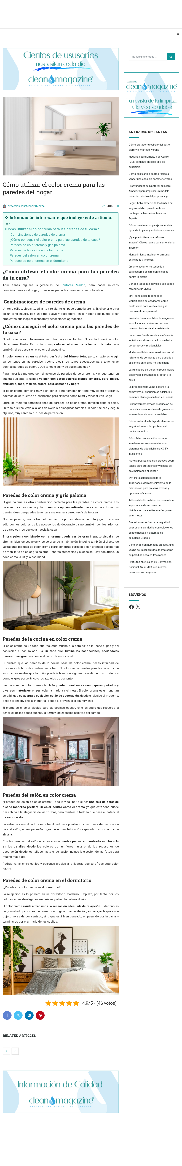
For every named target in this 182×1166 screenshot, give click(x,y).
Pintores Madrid (73, 285)
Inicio (10, 33)
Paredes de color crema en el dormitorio (39, 261)
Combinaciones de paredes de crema (37, 235)
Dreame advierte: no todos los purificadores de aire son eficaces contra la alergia (148, 271)
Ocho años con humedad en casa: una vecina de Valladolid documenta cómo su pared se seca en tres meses (151, 550)
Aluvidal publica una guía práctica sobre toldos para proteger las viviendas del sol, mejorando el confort (152, 466)
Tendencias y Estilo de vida (89, 33)
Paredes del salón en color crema (34, 255)
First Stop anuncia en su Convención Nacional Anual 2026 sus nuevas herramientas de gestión (150, 567)
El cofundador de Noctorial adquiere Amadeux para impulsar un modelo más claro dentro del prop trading (150, 191)
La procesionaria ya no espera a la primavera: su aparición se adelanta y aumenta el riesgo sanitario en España (151, 392)
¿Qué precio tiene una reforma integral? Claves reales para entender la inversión (152, 242)
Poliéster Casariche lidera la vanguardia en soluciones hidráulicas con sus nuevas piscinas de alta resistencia (151, 323)
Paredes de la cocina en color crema (36, 250)
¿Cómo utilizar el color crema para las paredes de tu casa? (52, 229)
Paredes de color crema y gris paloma (37, 245)
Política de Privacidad (131, 1161)
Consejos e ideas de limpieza (42, 33)
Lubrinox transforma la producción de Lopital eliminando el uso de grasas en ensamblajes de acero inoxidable (151, 409)
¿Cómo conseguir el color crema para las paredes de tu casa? (55, 240)
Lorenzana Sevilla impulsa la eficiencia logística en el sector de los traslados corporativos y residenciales (151, 340)
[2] (103, 206)
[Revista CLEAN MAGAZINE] (38, 14)
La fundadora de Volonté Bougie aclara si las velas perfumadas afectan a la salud (151, 375)
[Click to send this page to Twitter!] (18, 1015)
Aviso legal (109, 1161)
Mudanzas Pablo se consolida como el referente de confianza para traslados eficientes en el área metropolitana (151, 357)
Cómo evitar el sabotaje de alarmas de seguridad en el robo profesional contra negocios (151, 426)
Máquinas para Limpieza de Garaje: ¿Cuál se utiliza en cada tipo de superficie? (149, 162)
